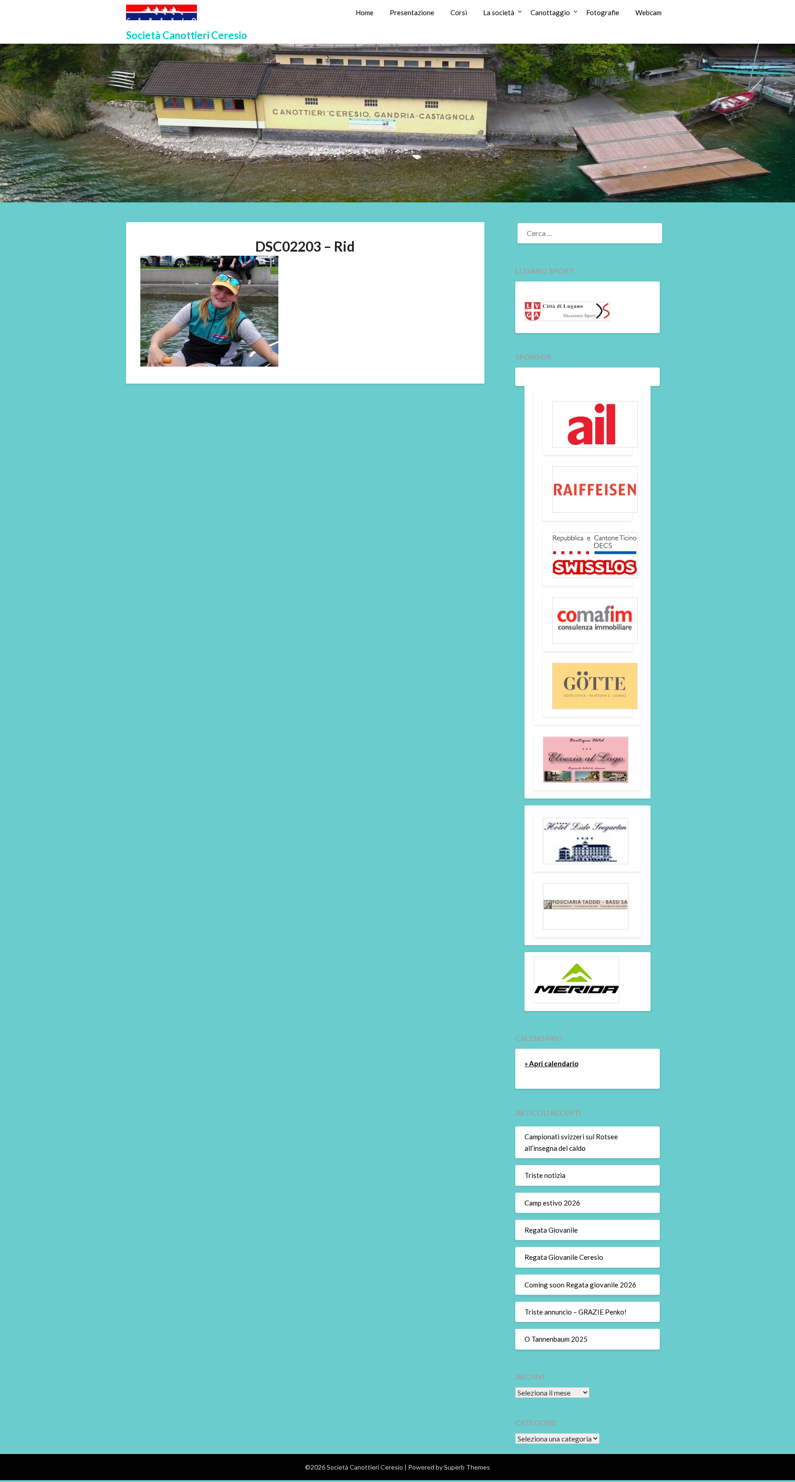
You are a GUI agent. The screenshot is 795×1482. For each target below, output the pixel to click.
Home (365, 12)
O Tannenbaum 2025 (556, 1339)
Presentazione (412, 12)
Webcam (648, 12)
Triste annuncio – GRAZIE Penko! (575, 1312)
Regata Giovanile (551, 1230)
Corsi (458, 12)
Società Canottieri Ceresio (186, 35)
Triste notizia (544, 1175)
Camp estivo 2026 (552, 1203)
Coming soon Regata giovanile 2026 (580, 1285)
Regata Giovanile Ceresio (563, 1257)
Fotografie (602, 12)
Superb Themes (467, 1467)
